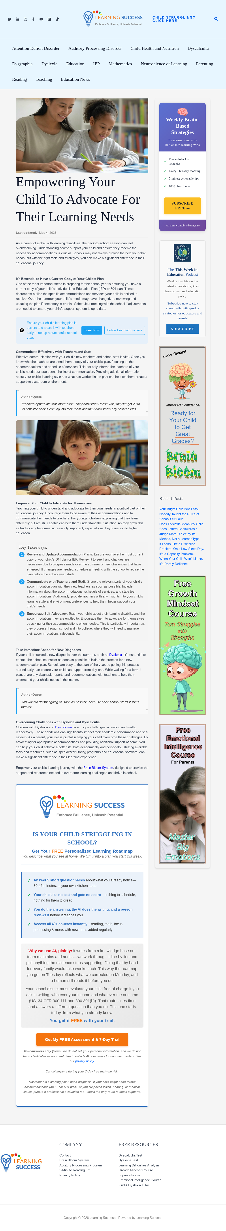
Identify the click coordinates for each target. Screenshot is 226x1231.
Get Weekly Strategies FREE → (113, 695)
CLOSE (174, 503)
